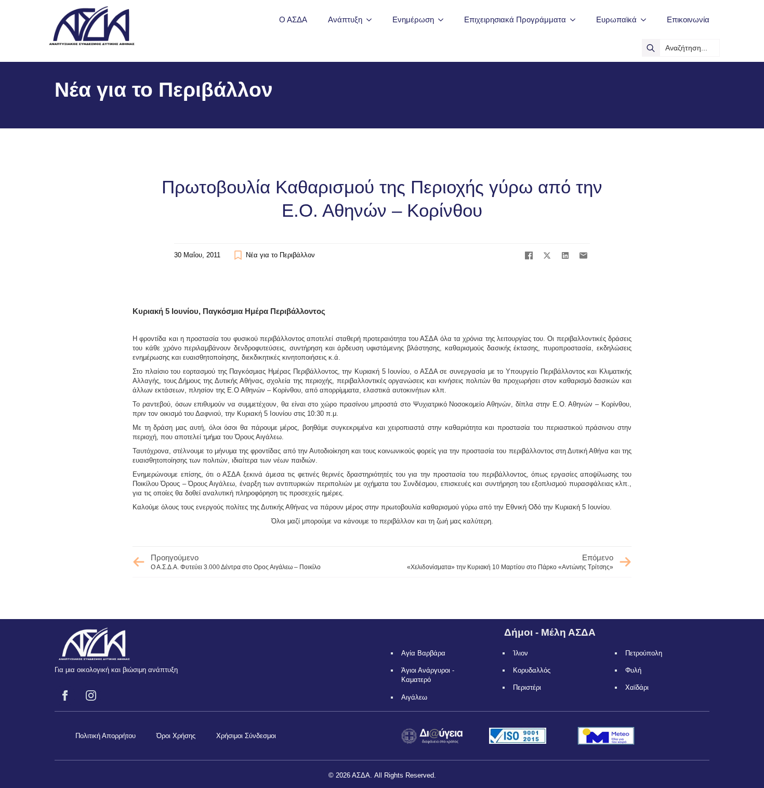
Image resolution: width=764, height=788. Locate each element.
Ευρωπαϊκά (616, 19)
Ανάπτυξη (345, 19)
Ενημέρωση (413, 19)
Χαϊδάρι (637, 687)
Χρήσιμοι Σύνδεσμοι (246, 736)
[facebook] (65, 695)
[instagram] (91, 695)
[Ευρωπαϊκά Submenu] (646, 19)
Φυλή (633, 670)
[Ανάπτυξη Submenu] (372, 19)
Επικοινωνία (688, 19)
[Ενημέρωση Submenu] (444, 19)
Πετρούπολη (643, 653)
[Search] (651, 48)
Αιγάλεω (414, 697)
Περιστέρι (527, 687)
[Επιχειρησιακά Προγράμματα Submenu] (576, 19)
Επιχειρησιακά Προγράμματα (515, 19)
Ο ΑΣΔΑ (293, 19)
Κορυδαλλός (531, 670)
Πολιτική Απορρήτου (105, 736)
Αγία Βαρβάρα (423, 653)
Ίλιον (520, 653)
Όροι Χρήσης (175, 736)
